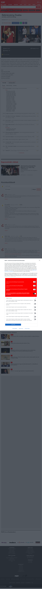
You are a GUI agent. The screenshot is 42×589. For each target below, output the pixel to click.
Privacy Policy (27, 328)
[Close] (40, 261)
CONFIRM (13, 324)
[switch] (34, 282)
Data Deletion (14, 328)
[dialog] (21, 294)
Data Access (21, 328)
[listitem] (21, 279)
